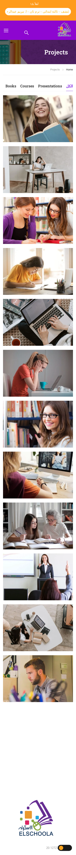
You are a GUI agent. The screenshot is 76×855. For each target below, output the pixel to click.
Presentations (50, 85)
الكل (69, 85)
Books (10, 85)
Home (69, 69)
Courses (27, 85)
